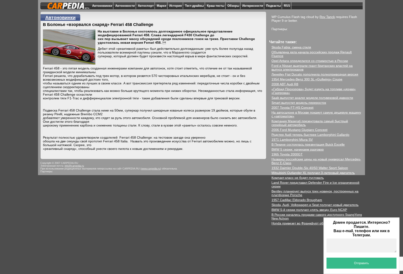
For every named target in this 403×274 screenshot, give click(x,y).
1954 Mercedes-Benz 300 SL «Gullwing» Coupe (306, 79)
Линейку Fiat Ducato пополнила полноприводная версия (314, 74)
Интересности (252, 5)
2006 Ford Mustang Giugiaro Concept (299, 130)
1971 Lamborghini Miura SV (292, 139)
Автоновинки (102, 5)
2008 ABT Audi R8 (284, 84)
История (175, 5)
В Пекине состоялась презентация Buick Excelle (308, 144)
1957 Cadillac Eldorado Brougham (296, 200)
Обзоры (233, 5)
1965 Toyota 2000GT (287, 154)
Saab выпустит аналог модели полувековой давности (312, 98)
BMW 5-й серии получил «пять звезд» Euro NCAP (309, 210)
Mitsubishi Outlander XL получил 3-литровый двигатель (313, 173)
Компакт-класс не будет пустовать (297, 178)
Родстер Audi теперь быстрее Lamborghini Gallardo (310, 135)
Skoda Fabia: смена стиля (291, 47)
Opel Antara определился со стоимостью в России (309, 61)
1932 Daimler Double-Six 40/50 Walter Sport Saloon (309, 168)
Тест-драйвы (194, 5)
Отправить (361, 263)
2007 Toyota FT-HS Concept (292, 107)
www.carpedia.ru (150, 168)
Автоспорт (146, 5)
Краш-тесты (215, 5)
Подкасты (273, 5)
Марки (161, 5)
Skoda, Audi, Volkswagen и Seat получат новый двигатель (314, 205)
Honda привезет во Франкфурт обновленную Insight (311, 223)
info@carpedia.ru (74, 165)
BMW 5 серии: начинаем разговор (297, 149)
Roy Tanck (327, 17)
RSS (287, 5)
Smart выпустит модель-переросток (298, 103)
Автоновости (125, 5)
